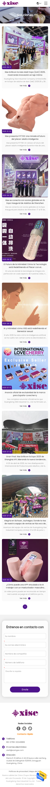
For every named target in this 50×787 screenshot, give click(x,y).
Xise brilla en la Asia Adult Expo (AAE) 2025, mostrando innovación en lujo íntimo (25, 73)
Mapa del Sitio (35, 771)
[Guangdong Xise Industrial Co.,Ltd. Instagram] (24, 728)
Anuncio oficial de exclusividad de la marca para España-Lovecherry (25, 394)
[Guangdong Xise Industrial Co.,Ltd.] (10, 3)
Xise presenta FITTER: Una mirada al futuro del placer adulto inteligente (25, 137)
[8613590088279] (30, 728)
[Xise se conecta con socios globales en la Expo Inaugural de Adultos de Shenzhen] (25, 197)
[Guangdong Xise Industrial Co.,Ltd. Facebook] (18, 728)
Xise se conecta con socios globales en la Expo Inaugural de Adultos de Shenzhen (25, 202)
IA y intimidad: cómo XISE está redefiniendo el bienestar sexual (25, 330)
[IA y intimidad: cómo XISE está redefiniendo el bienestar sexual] (25, 325)
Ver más (23, 85)
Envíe (25, 689)
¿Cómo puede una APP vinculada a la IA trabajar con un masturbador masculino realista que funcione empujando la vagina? (25, 587)
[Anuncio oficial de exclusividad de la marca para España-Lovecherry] (25, 389)
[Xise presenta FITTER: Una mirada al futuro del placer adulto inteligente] (25, 132)
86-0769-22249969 (15, 742)
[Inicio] (25, 716)
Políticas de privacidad (18, 771)
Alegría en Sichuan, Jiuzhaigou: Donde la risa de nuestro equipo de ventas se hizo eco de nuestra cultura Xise (25, 523)
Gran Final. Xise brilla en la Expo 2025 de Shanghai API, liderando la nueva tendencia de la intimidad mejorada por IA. (25, 459)
